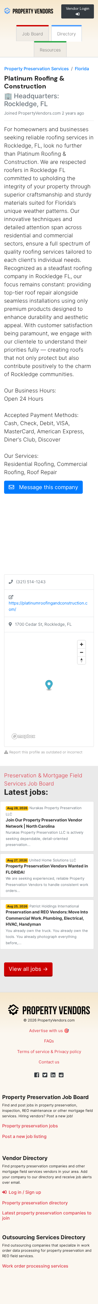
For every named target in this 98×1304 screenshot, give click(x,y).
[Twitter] (44, 1075)
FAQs (49, 1041)
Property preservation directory (35, 1202)
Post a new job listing (24, 1136)
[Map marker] (49, 685)
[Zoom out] (81, 652)
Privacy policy (67, 1051)
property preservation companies (51, 1213)
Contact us (49, 1061)
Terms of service (33, 1051)
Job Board (32, 33)
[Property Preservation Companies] (28, 10)
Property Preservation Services (36, 68)
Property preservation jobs (30, 1125)
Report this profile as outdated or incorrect (45, 752)
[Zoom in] (81, 644)
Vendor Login (77, 8)
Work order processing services (35, 1266)
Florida (82, 68)
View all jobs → (28, 969)
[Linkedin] (53, 1075)
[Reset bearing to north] (81, 660)
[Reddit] (61, 1075)
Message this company (46, 487)
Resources (50, 50)
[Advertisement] (49, 536)
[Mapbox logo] (23, 736)
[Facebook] (36, 1075)
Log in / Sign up (24, 1192)
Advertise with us (46, 1030)
